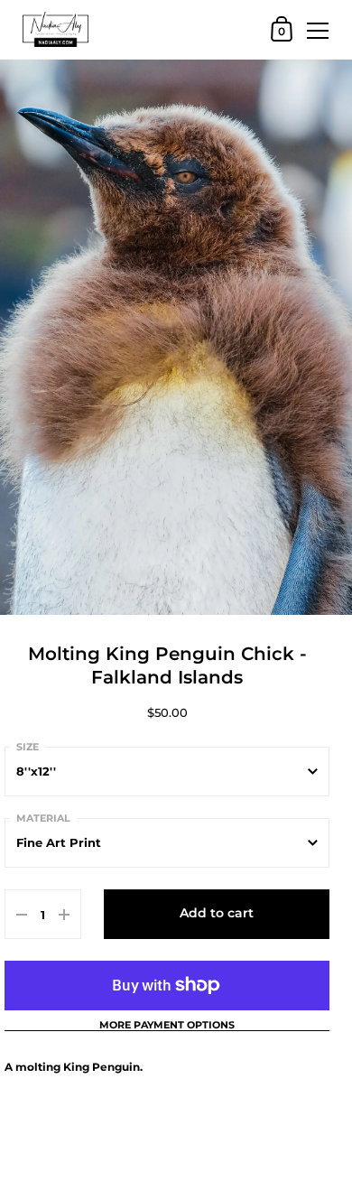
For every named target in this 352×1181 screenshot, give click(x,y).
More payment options (167, 1025)
